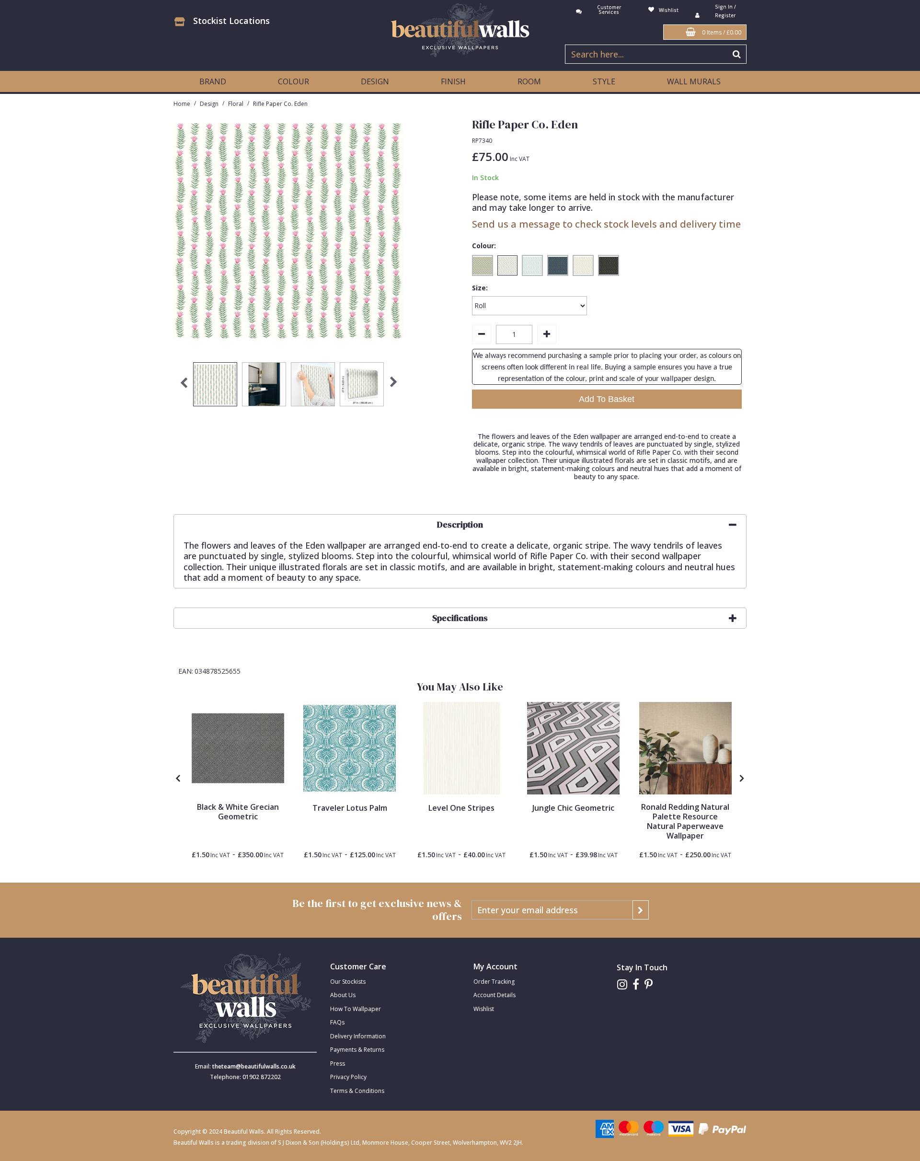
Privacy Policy (348, 1077)
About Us (343, 995)
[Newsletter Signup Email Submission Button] (640, 910)
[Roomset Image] (685, 748)
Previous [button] (183, 386)
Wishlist (483, 1008)
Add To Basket (606, 399)
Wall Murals (694, 81)
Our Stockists (348, 981)
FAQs (337, 1022)
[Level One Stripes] (461, 748)
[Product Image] (573, 748)
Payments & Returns (357, 1049)
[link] (622, 984)
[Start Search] (737, 54)
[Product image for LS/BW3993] (238, 748)
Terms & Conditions (357, 1090)
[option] (215, 386)
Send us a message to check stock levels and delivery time (606, 224)
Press (337, 1063)
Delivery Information (358, 1036)
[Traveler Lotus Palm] (349, 748)
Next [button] (394, 386)
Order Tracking (494, 981)
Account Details (494, 995)
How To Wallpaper (355, 1008)
